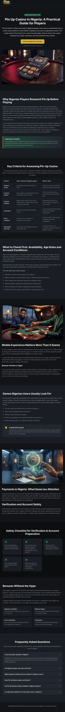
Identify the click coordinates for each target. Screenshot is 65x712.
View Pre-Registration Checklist (32, 41)
